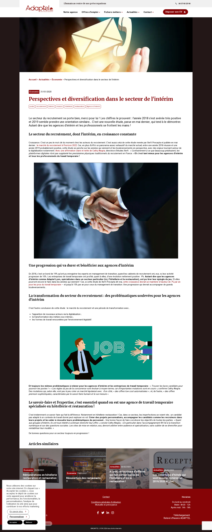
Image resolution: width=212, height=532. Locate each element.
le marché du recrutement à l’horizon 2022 (57, 145)
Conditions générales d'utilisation (106, 502)
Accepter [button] (13, 522)
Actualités (44, 79)
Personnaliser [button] (17, 516)
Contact (106, 497)
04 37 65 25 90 (184, 3)
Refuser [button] (29, 522)
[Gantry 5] (39, 9)
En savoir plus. (16, 511)
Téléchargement (181, 515)
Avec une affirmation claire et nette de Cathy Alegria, (80, 150)
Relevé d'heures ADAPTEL (177, 518)
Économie (57, 79)
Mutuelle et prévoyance (106, 504)
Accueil (32, 79)
